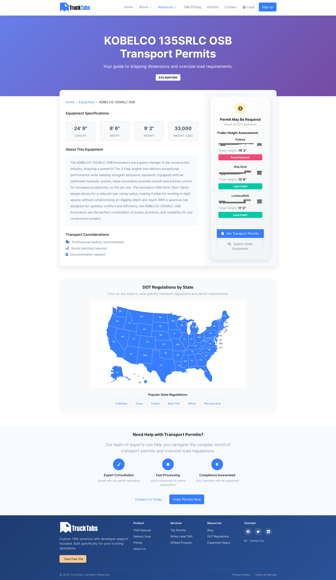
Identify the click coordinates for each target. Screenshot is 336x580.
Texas (139, 403)
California (121, 403)
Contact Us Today (148, 499)
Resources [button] (165, 7)
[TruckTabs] (75, 7)
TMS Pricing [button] (192, 7)
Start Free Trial (73, 559)
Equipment (87, 102)
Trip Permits (178, 530)
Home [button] (128, 7)
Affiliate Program (181, 542)
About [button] (143, 7)
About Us (139, 548)
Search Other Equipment (242, 246)
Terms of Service (265, 574)
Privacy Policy (241, 574)
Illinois (192, 403)
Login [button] (250, 7)
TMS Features (142, 530)
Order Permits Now (187, 499)
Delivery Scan (142, 536)
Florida (155, 403)
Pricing (137, 542)
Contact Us (256, 540)
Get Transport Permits (242, 233)
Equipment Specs (218, 542)
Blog (210, 530)
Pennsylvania (212, 403)
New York (174, 403)
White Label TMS (181, 536)
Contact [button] (230, 7)
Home (70, 102)
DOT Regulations (218, 536)
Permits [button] (212, 7)
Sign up (267, 7)
